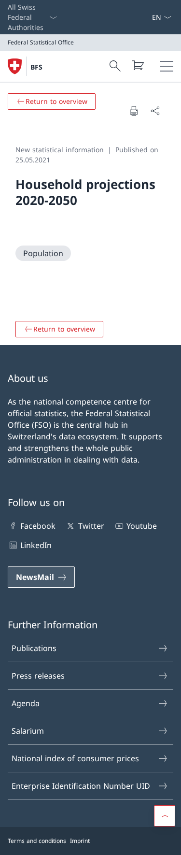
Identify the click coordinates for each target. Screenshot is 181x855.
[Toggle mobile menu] (166, 66)
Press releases (38, 675)
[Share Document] (155, 110)
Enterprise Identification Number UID (81, 786)
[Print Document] (133, 110)
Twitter (91, 526)
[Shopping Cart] (137, 65)
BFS (36, 67)
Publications (34, 648)
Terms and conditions (37, 841)
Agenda (26, 703)
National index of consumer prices (75, 758)
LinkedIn (36, 545)
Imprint (80, 841)
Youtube (141, 526)
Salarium (28, 730)
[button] (164, 815)
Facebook (38, 526)
